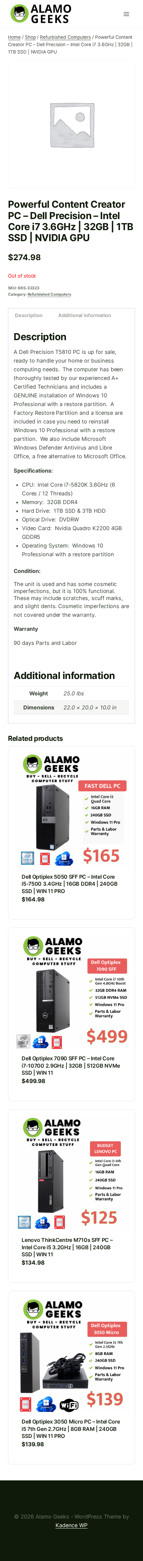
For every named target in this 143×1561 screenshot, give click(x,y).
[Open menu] (127, 14)
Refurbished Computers (49, 294)
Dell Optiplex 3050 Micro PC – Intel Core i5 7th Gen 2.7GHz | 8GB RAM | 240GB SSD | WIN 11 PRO (71, 1428)
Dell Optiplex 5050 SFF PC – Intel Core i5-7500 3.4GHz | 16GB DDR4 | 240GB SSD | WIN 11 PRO (69, 883)
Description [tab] (28, 315)
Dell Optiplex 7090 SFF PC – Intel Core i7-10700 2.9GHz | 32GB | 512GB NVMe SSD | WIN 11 (71, 1065)
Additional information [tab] (84, 315)
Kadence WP (72, 1525)
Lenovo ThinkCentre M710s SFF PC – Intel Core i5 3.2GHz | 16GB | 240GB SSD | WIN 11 (67, 1247)
